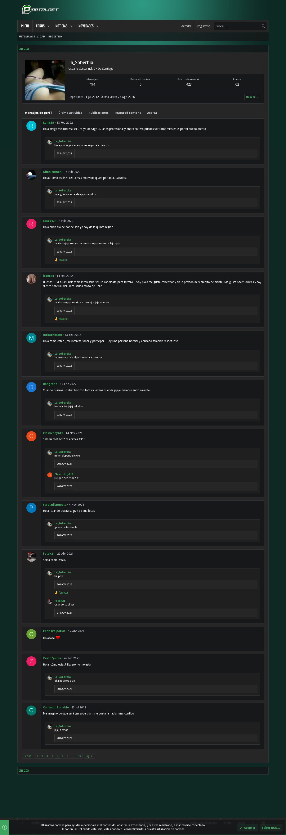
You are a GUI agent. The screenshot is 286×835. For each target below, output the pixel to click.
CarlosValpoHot (54, 631)
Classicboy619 (53, 433)
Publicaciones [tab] (98, 112)
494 (92, 84)
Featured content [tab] (128, 112)
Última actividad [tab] (70, 112)
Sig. (88, 756)
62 (237, 84)
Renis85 (48, 122)
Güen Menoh (52, 171)
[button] (48, 26)
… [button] (73, 755)
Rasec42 (48, 220)
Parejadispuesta (54, 504)
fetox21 (49, 553)
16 (79, 755)
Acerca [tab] (152, 112)
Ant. (29, 756)
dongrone (50, 384)
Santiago (107, 68)
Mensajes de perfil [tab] (38, 112)
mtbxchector (52, 334)
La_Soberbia (62, 141)
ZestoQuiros (52, 658)
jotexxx (48, 275)
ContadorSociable (56, 707)
